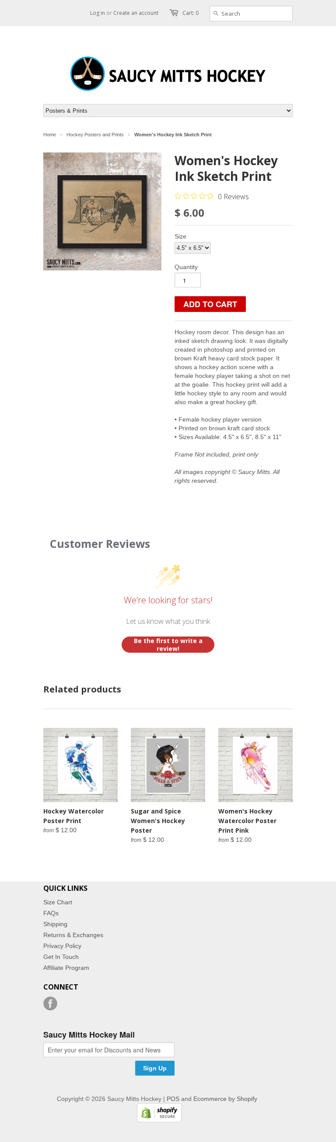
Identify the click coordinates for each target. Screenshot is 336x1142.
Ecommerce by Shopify (225, 1098)
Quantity (186, 266)
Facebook (50, 1003)
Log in (97, 13)
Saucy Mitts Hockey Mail (89, 1035)
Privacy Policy (62, 945)
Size (180, 236)
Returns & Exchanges (73, 934)
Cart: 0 (190, 13)
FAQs (51, 913)
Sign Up (155, 1068)
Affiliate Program (66, 967)
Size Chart (57, 902)
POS (173, 1098)
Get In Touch (61, 956)
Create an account (135, 13)
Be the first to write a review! (168, 645)
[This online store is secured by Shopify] (157, 1120)
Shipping (55, 924)
